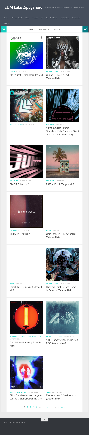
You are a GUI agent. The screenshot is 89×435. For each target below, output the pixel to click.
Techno (56, 71)
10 (43, 407)
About (27, 18)
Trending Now (64, 18)
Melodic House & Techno (54, 336)
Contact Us (76, 18)
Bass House (50, 181)
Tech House (50, 124)
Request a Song (37, 18)
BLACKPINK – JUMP (19, 184)
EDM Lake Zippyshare (23, 7)
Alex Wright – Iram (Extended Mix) (26, 75)
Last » (63, 407)
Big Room (49, 71)
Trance (12, 71)
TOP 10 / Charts (51, 18)
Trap (18, 181)
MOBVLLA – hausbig (20, 234)
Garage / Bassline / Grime (27, 336)
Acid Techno (14, 392)
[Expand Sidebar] (4, 29)
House (12, 283)
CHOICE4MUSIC (17, 18)
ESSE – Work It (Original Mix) (60, 184)
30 (51, 407)
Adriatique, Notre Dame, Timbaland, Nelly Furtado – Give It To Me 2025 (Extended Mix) (62, 131)
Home (6, 18)
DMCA (6, 23)
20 (47, 407)
